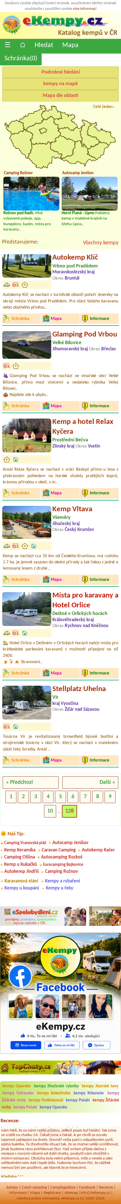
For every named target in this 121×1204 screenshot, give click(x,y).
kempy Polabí (78, 1100)
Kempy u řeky (59, 888)
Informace (17, 1193)
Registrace (52, 1193)
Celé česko (102, 107)
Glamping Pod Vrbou (84, 334)
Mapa (70, 45)
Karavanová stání (21, 881)
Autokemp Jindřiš (21, 871)
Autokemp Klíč (75, 258)
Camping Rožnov (61, 871)
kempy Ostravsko (18, 1093)
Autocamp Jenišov (70, 842)
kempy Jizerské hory (100, 1086)
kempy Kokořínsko (53, 1093)
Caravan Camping (59, 850)
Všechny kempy (100, 243)
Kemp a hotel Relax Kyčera (82, 427)
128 (69, 811)
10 (50, 811)
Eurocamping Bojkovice (63, 865)
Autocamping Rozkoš (61, 857)
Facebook (87, 1187)
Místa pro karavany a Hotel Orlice (85, 600)
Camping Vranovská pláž (25, 843)
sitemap (71, 1193)
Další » (107, 782)
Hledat (44, 45)
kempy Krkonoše (89, 1093)
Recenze (106, 1187)
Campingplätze (62, 1187)
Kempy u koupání (22, 888)
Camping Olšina (19, 857)
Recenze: (10, 1121)
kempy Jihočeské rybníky (56, 1086)
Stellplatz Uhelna (79, 689)
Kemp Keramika (19, 850)
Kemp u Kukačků (20, 864)
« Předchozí (19, 782)
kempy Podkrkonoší (46, 1100)
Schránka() (21, 58)
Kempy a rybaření (62, 881)
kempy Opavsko (17, 1086)
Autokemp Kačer (98, 850)
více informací (84, 9)
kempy (12, 1187)
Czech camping (34, 1187)
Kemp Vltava (72, 509)
